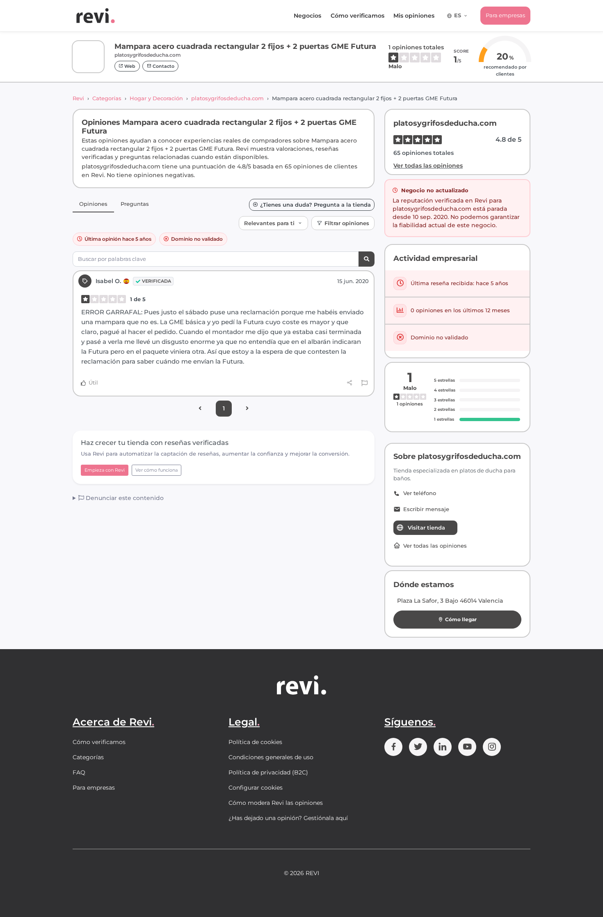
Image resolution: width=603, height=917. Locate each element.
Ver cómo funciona (156, 470)
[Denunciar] (364, 382)
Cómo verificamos (357, 15)
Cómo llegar (461, 619)
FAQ (79, 772)
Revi (78, 98)
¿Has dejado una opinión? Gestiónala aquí (288, 818)
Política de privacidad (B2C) (268, 772)
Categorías (106, 98)
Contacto (162, 66)
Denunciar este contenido (124, 498)
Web (129, 66)
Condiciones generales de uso (270, 757)
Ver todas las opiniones (428, 165)
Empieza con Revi (105, 470)
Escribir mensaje (426, 509)
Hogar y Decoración (156, 98)
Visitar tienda (426, 527)
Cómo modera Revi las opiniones (275, 802)
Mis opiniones (413, 15)
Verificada (156, 281)
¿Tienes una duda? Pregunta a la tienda (315, 205)
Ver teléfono (419, 493)
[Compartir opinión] (349, 382)
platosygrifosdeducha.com (227, 98)
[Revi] (96, 16)
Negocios (307, 15)
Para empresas (505, 15)
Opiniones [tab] (93, 203)
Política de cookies (255, 742)
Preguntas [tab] (135, 203)
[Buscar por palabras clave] (367, 259)
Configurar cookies (255, 787)
